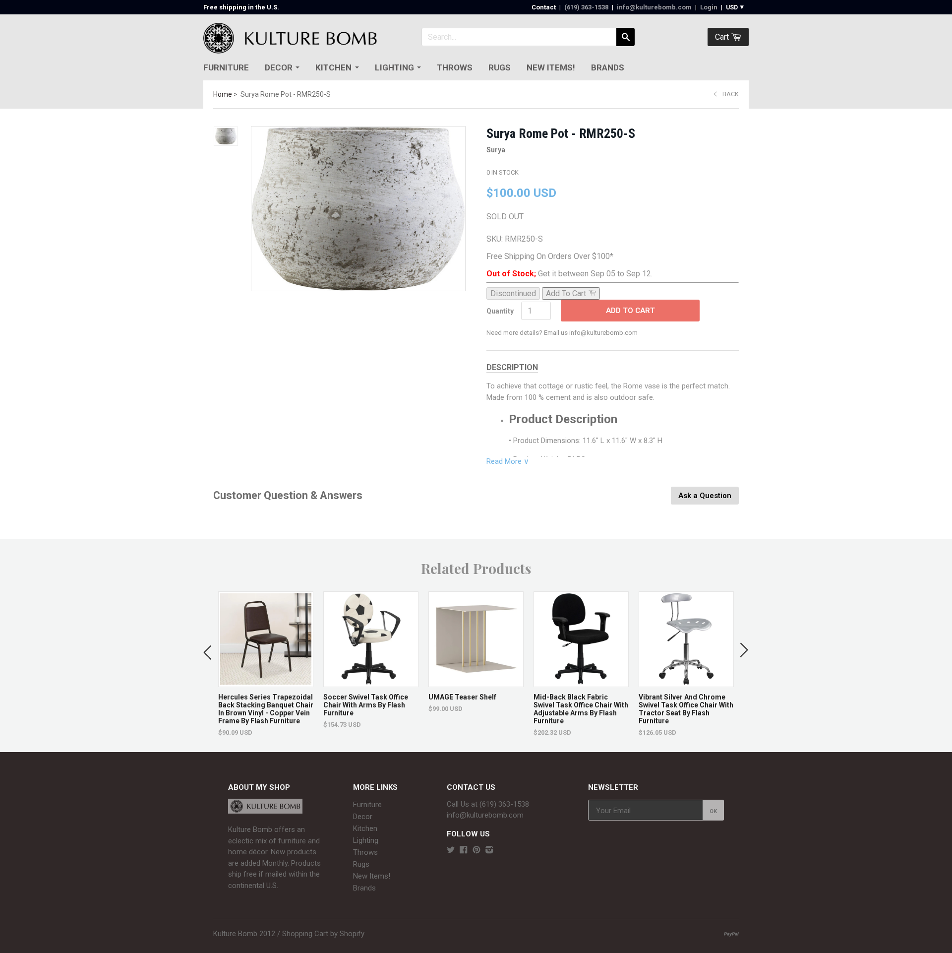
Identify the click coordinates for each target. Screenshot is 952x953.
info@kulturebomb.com (654, 7)
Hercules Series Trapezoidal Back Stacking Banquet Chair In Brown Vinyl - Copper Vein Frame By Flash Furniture (265, 709)
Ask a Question (704, 495)
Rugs (499, 67)
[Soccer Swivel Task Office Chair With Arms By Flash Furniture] (371, 682)
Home (222, 94)
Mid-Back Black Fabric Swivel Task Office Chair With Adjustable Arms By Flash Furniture (581, 709)
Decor (279, 67)
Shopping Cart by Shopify (323, 933)
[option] (265, 664)
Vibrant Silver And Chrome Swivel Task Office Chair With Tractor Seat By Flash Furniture (686, 709)
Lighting (394, 67)
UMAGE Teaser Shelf (462, 697)
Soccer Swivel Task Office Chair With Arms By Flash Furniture (365, 705)
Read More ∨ (507, 461)
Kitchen (333, 67)
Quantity (500, 311)
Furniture (226, 67)
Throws (455, 67)
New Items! (551, 67)
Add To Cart (630, 310)
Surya (495, 150)
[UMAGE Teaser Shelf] (476, 682)
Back (730, 94)
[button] (207, 650)
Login (708, 7)
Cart (723, 37)
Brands (607, 67)
